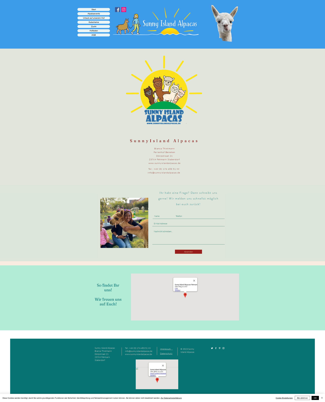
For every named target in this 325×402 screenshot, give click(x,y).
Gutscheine (94, 22)
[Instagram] (223, 348)
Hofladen (94, 30)
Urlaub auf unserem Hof (93, 18)
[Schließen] (321, 398)
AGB (94, 35)
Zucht (93, 26)
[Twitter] (212, 348)
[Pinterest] (219, 348)
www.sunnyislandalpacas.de (165, 163)
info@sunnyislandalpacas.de (164, 172)
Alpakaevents (94, 13)
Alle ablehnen (302, 398)
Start (94, 9)
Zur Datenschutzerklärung (171, 398)
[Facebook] (216, 348)
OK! (315, 398)
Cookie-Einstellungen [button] (284, 398)
